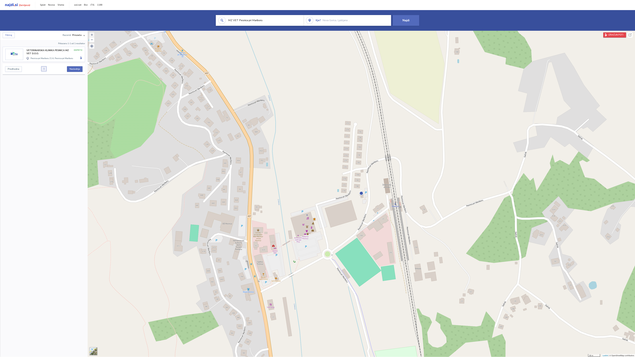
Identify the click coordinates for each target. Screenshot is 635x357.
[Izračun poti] (80, 58)
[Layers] (93, 351)
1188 (99, 4)
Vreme (61, 4)
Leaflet (605, 355)
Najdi (405, 20)
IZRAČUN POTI (615, 34)
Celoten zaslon (630, 35)
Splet (42, 4)
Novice (51, 4)
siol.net (77, 4)
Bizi (86, 4)
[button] (91, 46)
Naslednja (75, 69)
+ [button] (92, 35)
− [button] (92, 40)
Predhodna (13, 69)
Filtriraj (8, 35)
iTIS (92, 4)
